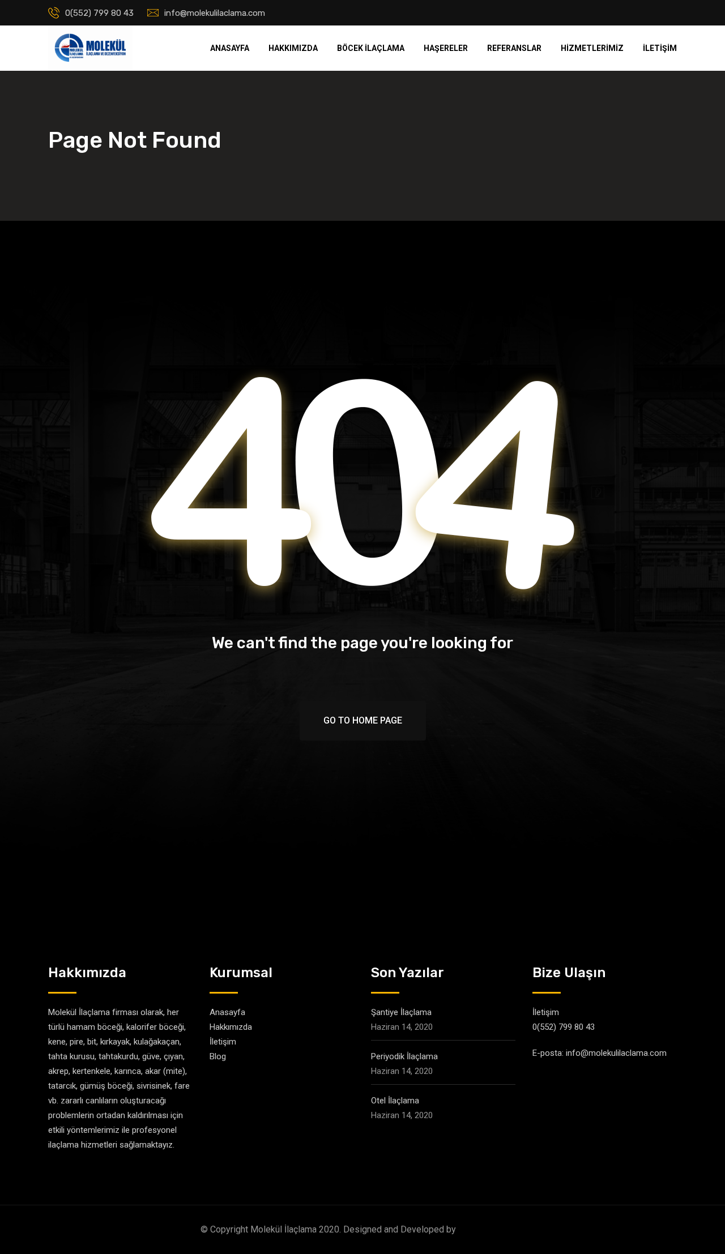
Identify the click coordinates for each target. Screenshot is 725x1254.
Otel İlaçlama (395, 1100)
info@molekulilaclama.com (214, 13)
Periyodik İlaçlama (404, 1056)
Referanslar (514, 48)
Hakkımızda (293, 48)
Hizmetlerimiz (592, 48)
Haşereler (446, 48)
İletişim (660, 48)
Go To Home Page (362, 720)
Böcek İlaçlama (370, 48)
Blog (218, 1056)
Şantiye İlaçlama (401, 1012)
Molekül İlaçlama (491, 1229)
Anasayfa (229, 48)
